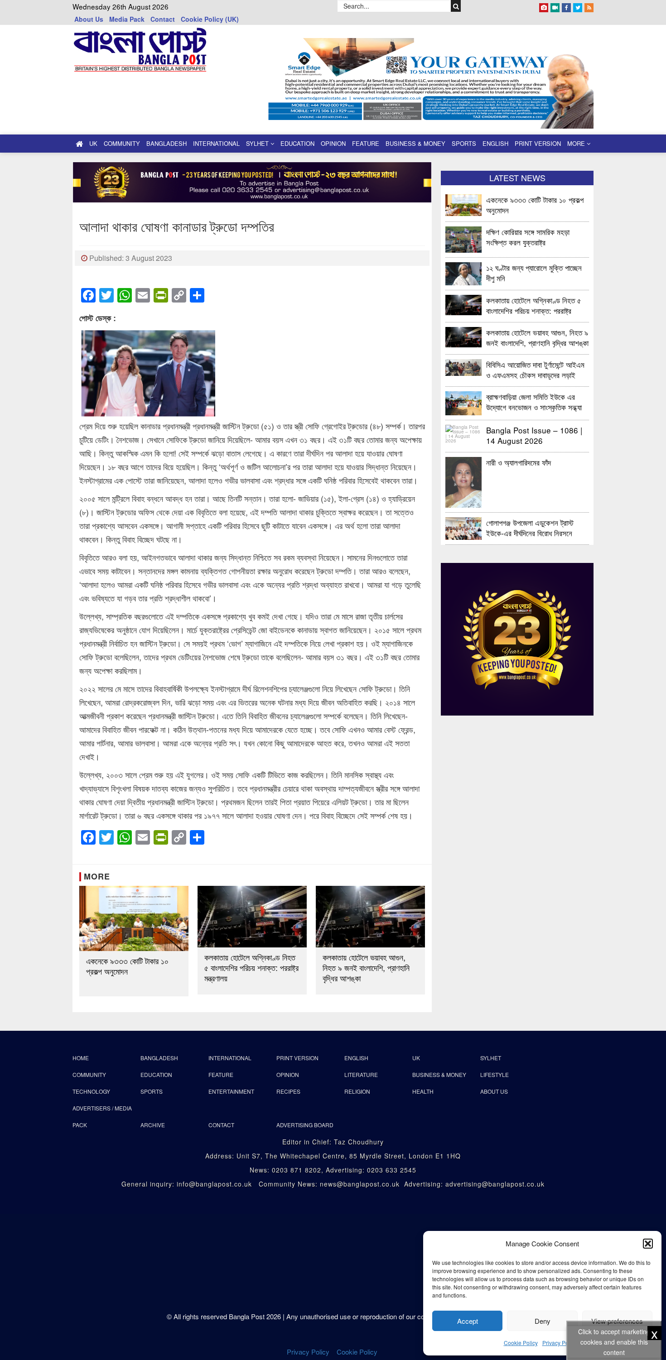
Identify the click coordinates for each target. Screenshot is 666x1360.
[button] (647, 1243)
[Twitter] (577, 6)
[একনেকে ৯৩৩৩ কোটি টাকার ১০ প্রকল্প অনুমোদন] (133, 919)
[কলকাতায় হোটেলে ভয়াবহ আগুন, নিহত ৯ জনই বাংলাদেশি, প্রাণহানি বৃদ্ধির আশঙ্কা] (370, 916)
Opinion (333, 143)
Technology (91, 1091)
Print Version (538, 143)
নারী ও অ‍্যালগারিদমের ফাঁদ (518, 462)
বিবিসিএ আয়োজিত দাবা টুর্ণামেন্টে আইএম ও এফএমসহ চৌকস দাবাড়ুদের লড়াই (535, 369)
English (495, 143)
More (577, 143)
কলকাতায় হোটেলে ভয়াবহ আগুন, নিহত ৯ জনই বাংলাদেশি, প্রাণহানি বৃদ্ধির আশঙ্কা (366, 967)
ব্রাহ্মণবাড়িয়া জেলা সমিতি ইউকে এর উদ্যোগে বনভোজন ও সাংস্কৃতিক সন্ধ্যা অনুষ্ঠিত (534, 401)
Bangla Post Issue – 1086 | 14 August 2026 (534, 435)
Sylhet (258, 143)
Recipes (288, 1091)
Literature (361, 1074)
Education (297, 143)
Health (423, 1091)
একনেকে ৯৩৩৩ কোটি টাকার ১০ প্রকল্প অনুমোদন (127, 966)
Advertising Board (304, 1125)
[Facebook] (566, 6)
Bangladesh (166, 143)
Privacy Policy (559, 1342)
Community (122, 143)
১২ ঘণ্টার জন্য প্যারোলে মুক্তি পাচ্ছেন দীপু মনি (534, 272)
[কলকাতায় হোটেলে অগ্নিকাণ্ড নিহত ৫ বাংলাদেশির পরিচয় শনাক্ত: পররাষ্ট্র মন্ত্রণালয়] (252, 916)
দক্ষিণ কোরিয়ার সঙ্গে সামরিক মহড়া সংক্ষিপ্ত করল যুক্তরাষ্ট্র (527, 236)
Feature (365, 143)
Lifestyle (494, 1074)
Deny (542, 1321)
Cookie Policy (521, 1342)
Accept (467, 1321)
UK (93, 143)
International (216, 143)
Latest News (517, 177)
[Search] (456, 6)
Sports (464, 143)
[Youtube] (555, 6)
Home (80, 1058)
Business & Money (415, 143)
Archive (152, 1125)
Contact (162, 19)
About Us (88, 19)
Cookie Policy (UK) (210, 19)
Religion (357, 1091)
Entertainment (231, 1091)
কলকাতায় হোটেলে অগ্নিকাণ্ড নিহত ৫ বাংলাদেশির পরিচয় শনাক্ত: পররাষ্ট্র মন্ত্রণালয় (251, 967)
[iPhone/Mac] (543, 6)
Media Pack (127, 19)
